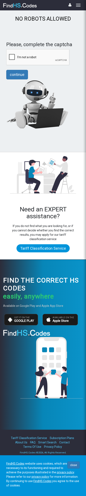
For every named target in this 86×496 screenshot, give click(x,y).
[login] (70, 5)
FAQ (32, 442)
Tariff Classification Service (43, 248)
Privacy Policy (53, 446)
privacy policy (65, 472)
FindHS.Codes (15, 463)
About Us (21, 442)
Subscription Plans (62, 438)
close (73, 465)
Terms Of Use (32, 446)
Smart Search (47, 442)
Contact (64, 442)
